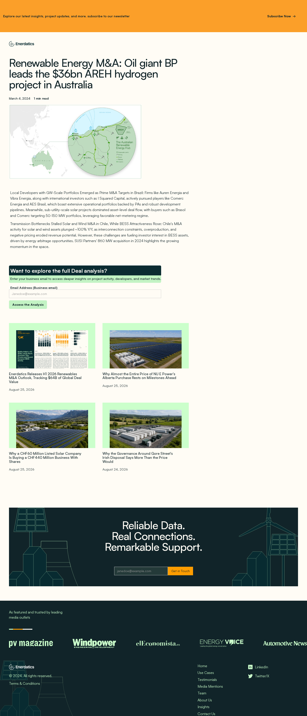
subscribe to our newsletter (108, 16)
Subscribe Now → (281, 16)
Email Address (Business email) (33, 288)
